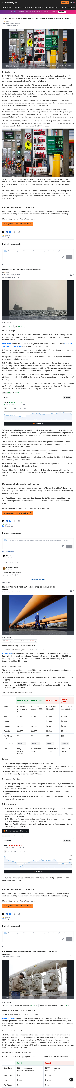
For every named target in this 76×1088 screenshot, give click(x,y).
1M (11, 408)
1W (8, 408)
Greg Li (8, 555)
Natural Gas (7, 653)
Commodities (27, 7)
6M (15, 408)
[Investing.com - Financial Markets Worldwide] (11, 2)
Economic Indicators (51, 7)
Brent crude (6, 344)
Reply (6, 562)
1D (5, 408)
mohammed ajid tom (12, 567)
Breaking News (7, 7)
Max (25, 408)
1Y (18, 408)
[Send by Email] (19, 232)
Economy (63, 7)
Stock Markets (38, 7)
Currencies (17, 7)
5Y (21, 408)
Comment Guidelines (8, 262)
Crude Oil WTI (8, 1018)
